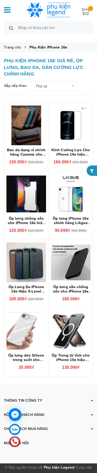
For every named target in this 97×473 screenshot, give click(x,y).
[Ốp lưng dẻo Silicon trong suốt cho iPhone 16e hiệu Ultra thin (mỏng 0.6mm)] (26, 331)
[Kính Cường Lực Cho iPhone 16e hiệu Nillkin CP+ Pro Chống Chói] (71, 125)
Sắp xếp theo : (16, 86)
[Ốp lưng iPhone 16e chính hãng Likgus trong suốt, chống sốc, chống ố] (71, 194)
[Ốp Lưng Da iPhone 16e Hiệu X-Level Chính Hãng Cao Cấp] (26, 262)
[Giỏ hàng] (85, 10)
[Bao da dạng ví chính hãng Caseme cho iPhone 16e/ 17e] (26, 125)
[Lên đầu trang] (86, 447)
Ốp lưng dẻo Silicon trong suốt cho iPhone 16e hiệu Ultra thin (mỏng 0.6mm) (26, 362)
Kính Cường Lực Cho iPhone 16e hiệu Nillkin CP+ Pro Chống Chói (70, 156)
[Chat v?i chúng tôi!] (15, 414)
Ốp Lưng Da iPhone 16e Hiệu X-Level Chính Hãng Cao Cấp (26, 291)
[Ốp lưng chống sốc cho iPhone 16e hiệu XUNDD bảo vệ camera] (26, 194)
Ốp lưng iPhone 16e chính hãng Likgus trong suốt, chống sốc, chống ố (71, 225)
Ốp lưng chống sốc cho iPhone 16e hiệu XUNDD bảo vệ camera (26, 225)
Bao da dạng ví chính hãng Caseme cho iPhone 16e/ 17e (26, 154)
